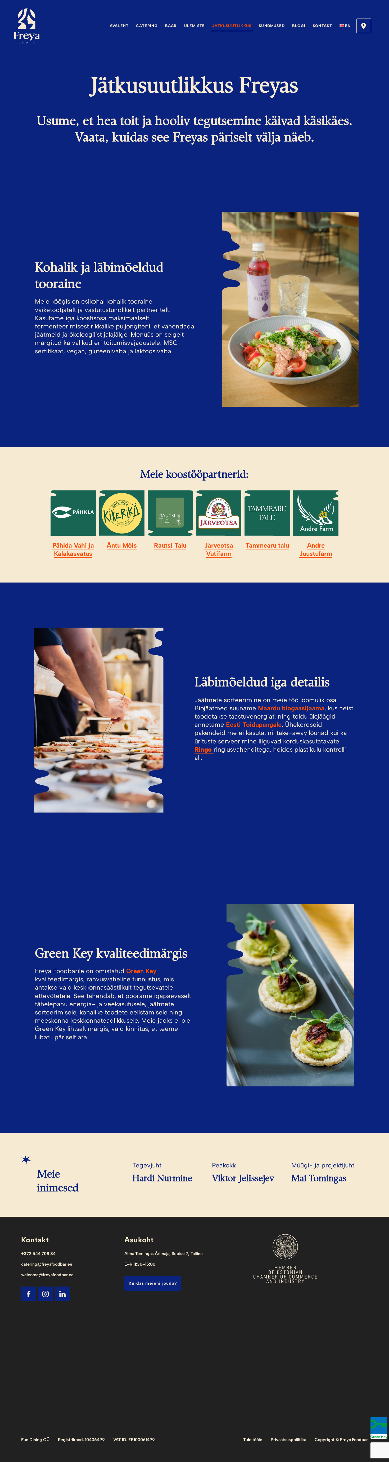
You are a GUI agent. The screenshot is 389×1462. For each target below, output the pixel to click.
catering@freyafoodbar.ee (46, 1264)
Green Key (141, 971)
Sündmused (272, 26)
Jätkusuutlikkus (231, 26)
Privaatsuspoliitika (288, 1439)
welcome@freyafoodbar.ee (47, 1274)
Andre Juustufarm (315, 549)
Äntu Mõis (122, 545)
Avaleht (119, 26)
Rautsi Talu (170, 545)
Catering (147, 26)
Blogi (298, 26)
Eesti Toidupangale (254, 724)
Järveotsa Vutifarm (218, 549)
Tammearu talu (267, 545)
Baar (171, 26)
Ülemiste (194, 26)
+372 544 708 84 (38, 1253)
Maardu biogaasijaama (291, 708)
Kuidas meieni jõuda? (153, 1283)
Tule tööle (252, 1439)
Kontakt (322, 26)
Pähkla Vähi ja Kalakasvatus (73, 549)
